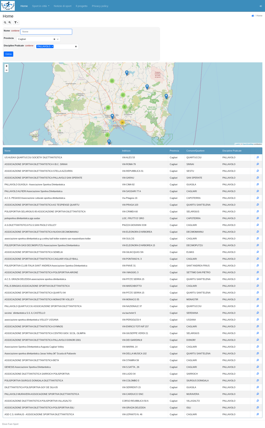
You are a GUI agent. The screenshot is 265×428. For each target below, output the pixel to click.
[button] (41, 6)
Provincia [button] (174, 151)
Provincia (9, 38)
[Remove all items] (54, 39)
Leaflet (237, 144)
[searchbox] (55, 46)
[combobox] (38, 39)
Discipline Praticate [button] (232, 151)
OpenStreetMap (248, 144)
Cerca (8, 54)
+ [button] (6, 66)
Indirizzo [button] (126, 151)
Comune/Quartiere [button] (195, 151)
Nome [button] (7, 151)
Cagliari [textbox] (22, 39)
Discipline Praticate (14, 45)
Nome (7, 31)
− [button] (6, 70)
